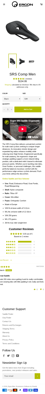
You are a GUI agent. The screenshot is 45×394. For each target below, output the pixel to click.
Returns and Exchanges (11, 325)
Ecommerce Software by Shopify (26, 386)
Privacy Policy (8, 340)
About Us (6, 336)
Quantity (6, 104)
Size (24, 93)
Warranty (5, 332)
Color (5, 93)
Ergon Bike (11, 386)
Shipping (8, 85)
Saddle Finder (7, 314)
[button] (18, 79)
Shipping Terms (8, 329)
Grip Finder (6, 318)
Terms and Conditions (10, 343)
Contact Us (6, 321)
